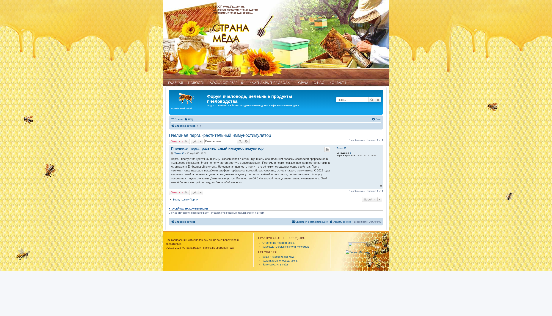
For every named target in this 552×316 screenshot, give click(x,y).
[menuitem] (188, 119)
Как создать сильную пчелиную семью (285, 246)
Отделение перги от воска (278, 242)
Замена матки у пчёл (275, 264)
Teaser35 (341, 148)
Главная (175, 82)
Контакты (338, 82)
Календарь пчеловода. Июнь (280, 260)
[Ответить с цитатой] (327, 149)
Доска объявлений (227, 82)
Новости (196, 82)
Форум (301, 82)
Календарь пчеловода (270, 82)
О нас (319, 82)
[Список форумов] (188, 98)
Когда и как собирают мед (278, 256)
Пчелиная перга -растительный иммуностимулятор (220, 135)
